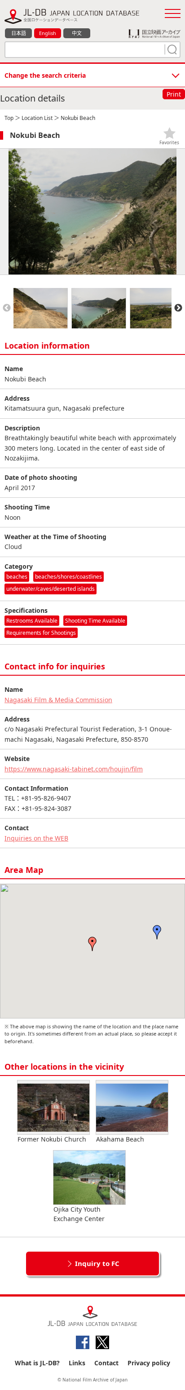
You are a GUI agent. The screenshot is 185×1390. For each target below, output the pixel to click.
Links (77, 1363)
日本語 (18, 33)
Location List (37, 118)
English (47, 33)
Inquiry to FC (97, 1263)
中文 (77, 33)
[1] (171, 49)
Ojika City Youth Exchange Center (79, 1214)
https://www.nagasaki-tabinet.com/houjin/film (73, 769)
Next (178, 308)
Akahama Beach (120, 1139)
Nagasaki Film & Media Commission (58, 699)
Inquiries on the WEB (36, 838)
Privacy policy (149, 1363)
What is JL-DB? (37, 1363)
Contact (106, 1363)
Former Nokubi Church (52, 1139)
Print (174, 94)
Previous (6, 308)
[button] (92, 944)
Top (8, 118)
